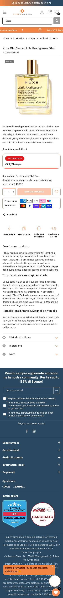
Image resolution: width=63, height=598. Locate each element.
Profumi (43, 38)
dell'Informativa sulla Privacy (41, 398)
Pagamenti (8, 472)
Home (5, 38)
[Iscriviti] (56, 390)
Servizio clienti (10, 450)
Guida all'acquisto (12, 457)
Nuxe (5, 52)
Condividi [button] (12, 214)
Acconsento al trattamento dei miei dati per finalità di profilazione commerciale (30, 414)
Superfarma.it (10, 442)
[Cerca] (56, 20)
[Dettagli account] (42, 12)
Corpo (31, 38)
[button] (4, 12)
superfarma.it (13, 537)
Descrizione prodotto (13, 149)
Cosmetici (18, 38)
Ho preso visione (32, 398)
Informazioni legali (13, 464)
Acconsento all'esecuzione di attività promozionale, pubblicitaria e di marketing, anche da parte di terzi (33, 405)
